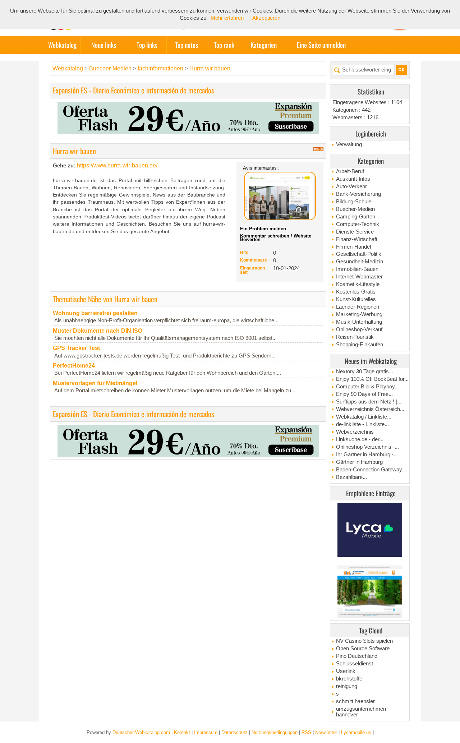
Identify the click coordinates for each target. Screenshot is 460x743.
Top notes (186, 45)
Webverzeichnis (355, 432)
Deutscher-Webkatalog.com (141, 732)
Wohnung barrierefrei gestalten (95, 313)
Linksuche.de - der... (359, 439)
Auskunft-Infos (353, 179)
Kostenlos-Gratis (356, 292)
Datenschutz (234, 732)
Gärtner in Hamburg (359, 462)
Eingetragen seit (252, 270)
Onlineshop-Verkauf (359, 329)
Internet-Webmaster (359, 277)
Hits (244, 252)
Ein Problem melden (263, 228)
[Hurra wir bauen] (280, 196)
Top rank (224, 45)
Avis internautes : (261, 167)
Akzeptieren (266, 18)
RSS (306, 732)
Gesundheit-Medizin (359, 261)
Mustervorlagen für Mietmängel (95, 383)
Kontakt (182, 732)
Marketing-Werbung (359, 314)
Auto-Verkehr (351, 186)
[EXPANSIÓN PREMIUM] (188, 117)
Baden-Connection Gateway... (371, 469)
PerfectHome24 (74, 366)
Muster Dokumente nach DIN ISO (97, 331)
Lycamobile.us (356, 732)
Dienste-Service (355, 232)
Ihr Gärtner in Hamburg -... (367, 454)
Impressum (205, 732)
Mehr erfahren (227, 18)
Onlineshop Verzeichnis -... (367, 447)
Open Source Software (363, 648)
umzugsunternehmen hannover (361, 711)
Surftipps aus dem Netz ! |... (368, 402)
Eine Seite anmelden (321, 45)
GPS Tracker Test (76, 348)
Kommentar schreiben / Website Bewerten (275, 237)
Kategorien (263, 45)
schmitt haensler (355, 701)
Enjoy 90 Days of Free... (364, 394)
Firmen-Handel (353, 247)
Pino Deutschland (356, 656)
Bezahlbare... (351, 477)
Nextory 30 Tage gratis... (364, 371)
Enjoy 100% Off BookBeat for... (372, 379)
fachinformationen (160, 68)
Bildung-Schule (353, 201)
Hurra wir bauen (209, 68)
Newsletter (326, 732)
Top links (147, 45)
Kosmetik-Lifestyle (358, 284)
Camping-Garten (355, 217)
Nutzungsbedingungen (275, 732)
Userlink (345, 671)
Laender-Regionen (357, 307)
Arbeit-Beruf (350, 171)
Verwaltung (349, 144)
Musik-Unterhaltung (359, 322)
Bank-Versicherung (358, 194)
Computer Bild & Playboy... (367, 386)
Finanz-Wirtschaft (356, 239)
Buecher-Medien (355, 209)
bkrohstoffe (349, 679)
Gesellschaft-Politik (358, 254)
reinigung (346, 686)
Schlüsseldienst (354, 663)
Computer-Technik (357, 224)
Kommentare (253, 260)
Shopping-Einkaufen (359, 344)
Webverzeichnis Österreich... (370, 409)
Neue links (103, 45)
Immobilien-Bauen (357, 269)
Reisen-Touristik (355, 337)
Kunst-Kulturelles (356, 299)
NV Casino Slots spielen (364, 641)
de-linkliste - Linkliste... (362, 424)
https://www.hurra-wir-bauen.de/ (117, 165)
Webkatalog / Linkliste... (363, 417)
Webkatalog (62, 45)
